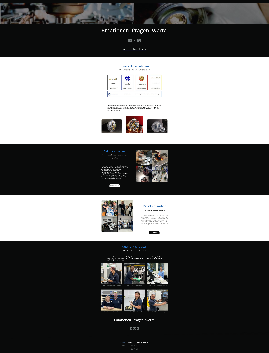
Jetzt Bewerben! (114, 186)
